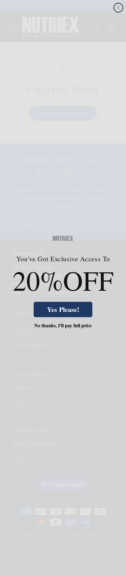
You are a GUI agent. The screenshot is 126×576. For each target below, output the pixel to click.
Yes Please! (63, 309)
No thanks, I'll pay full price (63, 325)
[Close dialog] (118, 7)
